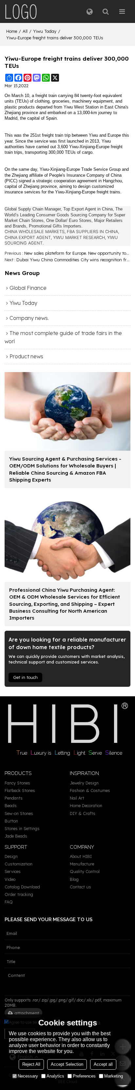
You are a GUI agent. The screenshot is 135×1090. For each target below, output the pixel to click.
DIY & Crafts (82, 813)
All (25, 31)
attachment (26, 1013)
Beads (11, 805)
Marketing (113, 1076)
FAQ (9, 901)
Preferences (84, 1076)
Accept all (103, 1064)
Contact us (80, 886)
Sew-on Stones (19, 813)
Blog (74, 879)
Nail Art (77, 798)
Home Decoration (86, 805)
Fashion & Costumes (90, 790)
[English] (89, 11)
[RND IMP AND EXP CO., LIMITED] (21, 11)
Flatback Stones (20, 790)
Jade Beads (16, 836)
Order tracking (19, 894)
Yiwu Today (44, 31)
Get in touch (25, 677)
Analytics (55, 1076)
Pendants (14, 798)
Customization (18, 863)
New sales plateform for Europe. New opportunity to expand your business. (77, 253)
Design (11, 856)
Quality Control (85, 871)
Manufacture (82, 863)
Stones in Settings (22, 828)
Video (10, 879)
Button (11, 820)
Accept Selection (67, 1064)
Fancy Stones (17, 782)
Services (13, 871)
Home (11, 31)
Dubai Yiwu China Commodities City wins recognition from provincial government (73, 259)
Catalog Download (22, 886)
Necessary (28, 1076)
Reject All (31, 1064)
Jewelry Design (84, 782)
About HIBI (81, 856)
